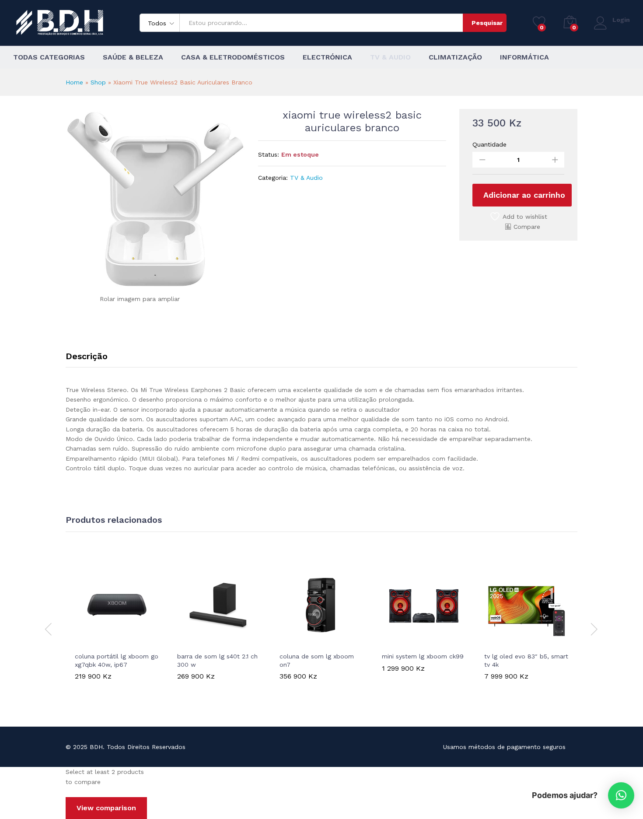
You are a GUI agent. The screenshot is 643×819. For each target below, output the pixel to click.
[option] (117, 628)
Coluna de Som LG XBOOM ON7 (317, 660)
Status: (268, 154)
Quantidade (489, 144)
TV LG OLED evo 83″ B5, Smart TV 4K (526, 660)
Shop (98, 82)
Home (74, 82)
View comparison (106, 808)
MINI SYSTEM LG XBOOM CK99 (423, 656)
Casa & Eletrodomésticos (233, 57)
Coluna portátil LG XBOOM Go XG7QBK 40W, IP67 (116, 660)
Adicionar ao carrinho (524, 195)
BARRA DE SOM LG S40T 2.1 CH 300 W (217, 660)
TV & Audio (390, 57)
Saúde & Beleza (133, 57)
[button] (86, 641)
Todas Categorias (49, 57)
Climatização (455, 57)
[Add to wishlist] (126, 641)
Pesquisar (487, 22)
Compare (527, 226)
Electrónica (327, 57)
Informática (524, 57)
